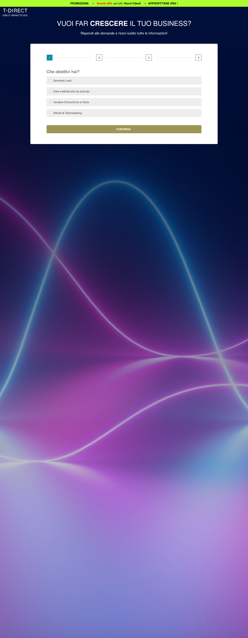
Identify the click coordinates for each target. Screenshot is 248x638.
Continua (123, 129)
